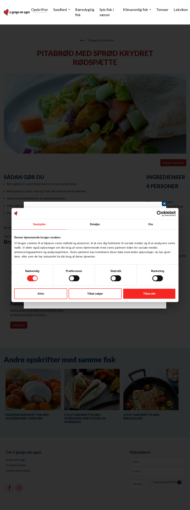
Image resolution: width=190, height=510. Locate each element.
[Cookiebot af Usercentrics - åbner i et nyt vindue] (159, 213)
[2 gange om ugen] (17, 12)
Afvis (40, 293)
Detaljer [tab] (95, 224)
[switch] (74, 278)
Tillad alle (149, 293)
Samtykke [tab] (39, 224)
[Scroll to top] (181, 501)
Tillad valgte (95, 293)
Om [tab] (150, 224)
